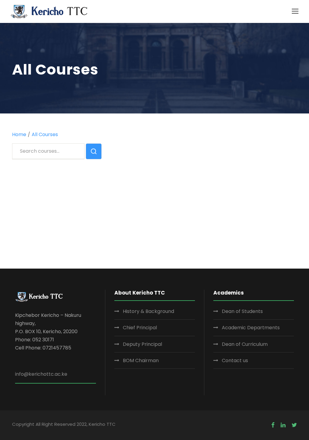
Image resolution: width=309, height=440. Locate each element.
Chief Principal (140, 327)
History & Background (148, 311)
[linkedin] (283, 425)
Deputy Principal (142, 344)
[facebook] (273, 425)
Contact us (235, 360)
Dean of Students (242, 311)
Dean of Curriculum (245, 344)
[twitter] (294, 425)
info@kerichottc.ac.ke (41, 374)
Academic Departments (251, 327)
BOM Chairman (141, 360)
